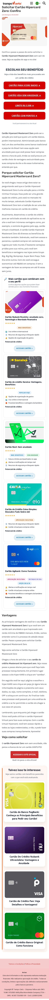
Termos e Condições (16, 964)
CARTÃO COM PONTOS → (24, 115)
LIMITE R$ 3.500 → (24, 105)
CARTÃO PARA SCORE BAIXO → (24, 85)
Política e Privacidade (33, 964)
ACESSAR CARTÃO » (24, 348)
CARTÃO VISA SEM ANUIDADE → (24, 95)
